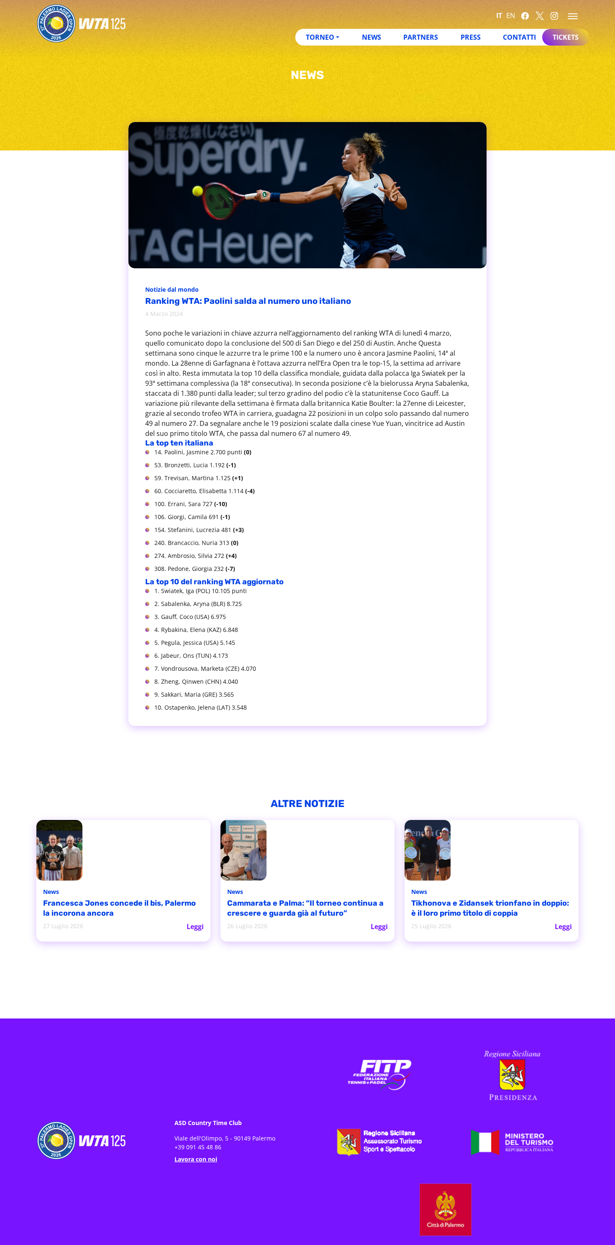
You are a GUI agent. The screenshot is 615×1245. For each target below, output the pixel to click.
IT (499, 15)
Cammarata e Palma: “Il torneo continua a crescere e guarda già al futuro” (295, 909)
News (371, 37)
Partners (420, 37)
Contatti (519, 37)
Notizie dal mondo (174, 290)
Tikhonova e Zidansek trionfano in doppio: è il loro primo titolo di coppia (485, 909)
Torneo (320, 37)
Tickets (566, 37)
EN (510, 15)
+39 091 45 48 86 (197, 1146)
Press (471, 37)
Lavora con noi (195, 1158)
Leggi (195, 925)
